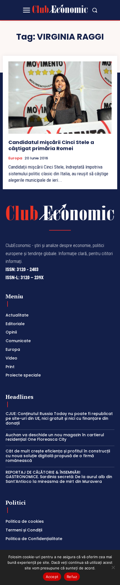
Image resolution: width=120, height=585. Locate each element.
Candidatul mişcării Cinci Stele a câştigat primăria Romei (51, 145)
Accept (52, 576)
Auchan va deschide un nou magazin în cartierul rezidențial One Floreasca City (55, 437)
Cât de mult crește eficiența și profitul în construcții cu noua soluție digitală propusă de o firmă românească (58, 455)
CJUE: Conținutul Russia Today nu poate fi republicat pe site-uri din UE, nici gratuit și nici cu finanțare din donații (59, 418)
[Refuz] (113, 567)
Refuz (72, 576)
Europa (15, 158)
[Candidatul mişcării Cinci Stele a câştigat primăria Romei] (60, 97)
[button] (94, 10)
